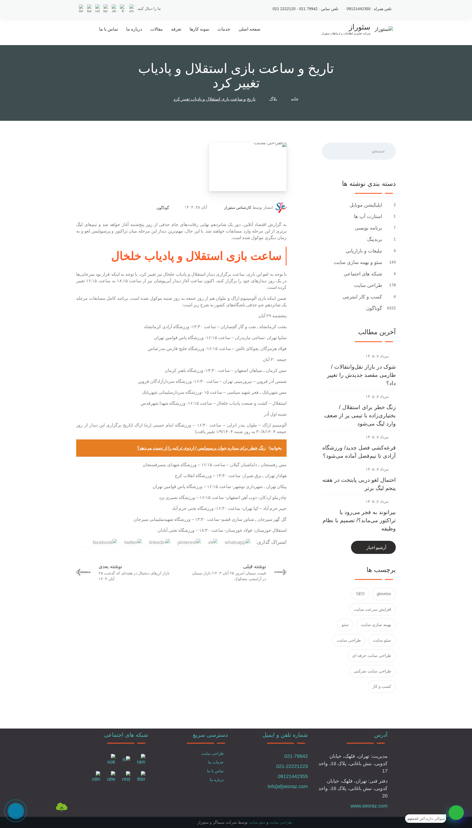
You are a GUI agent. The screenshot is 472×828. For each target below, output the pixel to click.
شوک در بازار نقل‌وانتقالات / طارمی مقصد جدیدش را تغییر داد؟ (361, 375)
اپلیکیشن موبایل (365, 205)
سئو (345, 624)
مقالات (156, 29)
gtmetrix (384, 593)
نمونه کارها (199, 29)
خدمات (223, 29)
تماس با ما (108, 29)
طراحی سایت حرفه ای (371, 655)
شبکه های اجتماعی (362, 274)
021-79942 (296, 756)
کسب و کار (381, 686)
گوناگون (163, 207)
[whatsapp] (456, 812)
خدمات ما (216, 762)
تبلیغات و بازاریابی (363, 251)
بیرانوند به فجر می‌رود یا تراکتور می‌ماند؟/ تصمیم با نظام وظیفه (359, 520)
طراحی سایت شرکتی (372, 671)
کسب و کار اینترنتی (361, 297)
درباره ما (134, 29)
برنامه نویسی (367, 228)
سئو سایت (382, 640)
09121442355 (293, 776)
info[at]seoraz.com (288, 786)
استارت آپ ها (367, 216)
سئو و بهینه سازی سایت (357, 262)
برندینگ (374, 239)
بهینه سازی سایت (376, 624)
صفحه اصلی (249, 29)
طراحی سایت (367, 285)
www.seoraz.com (369, 806)
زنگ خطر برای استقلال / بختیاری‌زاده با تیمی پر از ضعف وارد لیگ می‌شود (360, 415)
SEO (360, 593)
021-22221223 (292, 766)
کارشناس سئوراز (237, 207)
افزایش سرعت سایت (372, 609)
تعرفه (176, 29)
